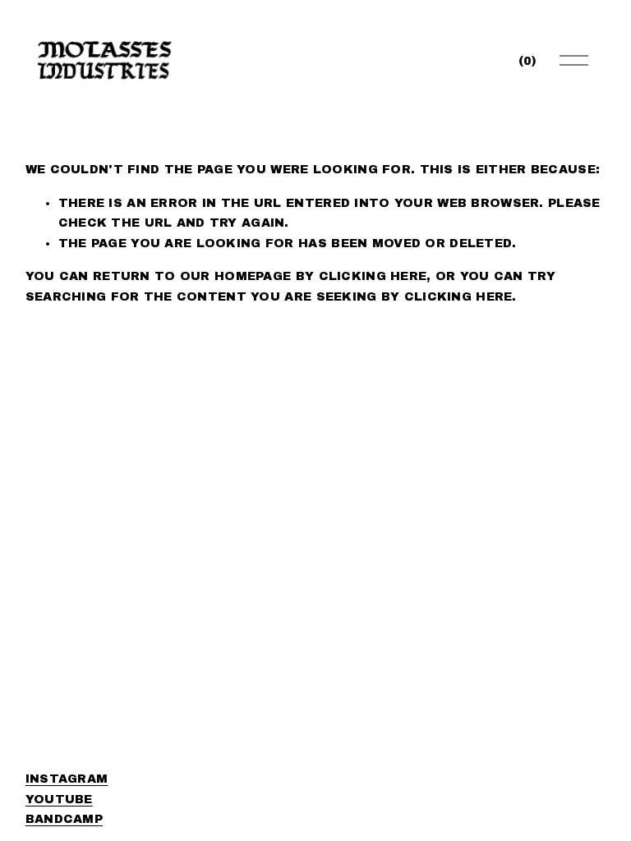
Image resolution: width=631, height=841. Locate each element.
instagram (66, 778)
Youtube (59, 799)
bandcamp (64, 818)
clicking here (373, 276)
